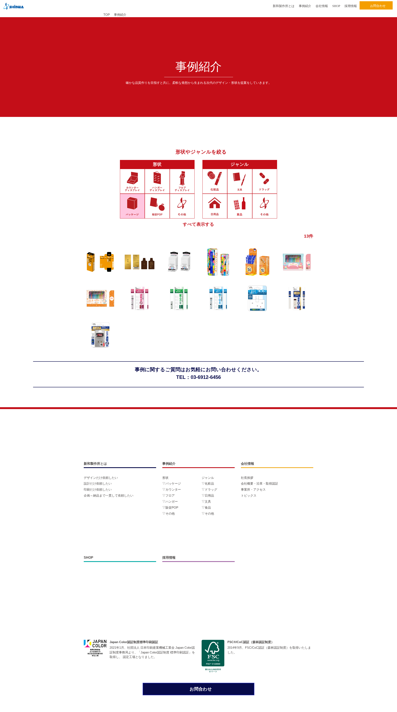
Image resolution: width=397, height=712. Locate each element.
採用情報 (350, 6)
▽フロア (168, 495)
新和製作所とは (283, 6)
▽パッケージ (171, 483)
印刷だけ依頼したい (98, 489)
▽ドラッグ (209, 489)
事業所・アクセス (253, 489)
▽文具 (206, 501)
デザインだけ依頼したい (101, 477)
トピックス (248, 495)
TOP (106, 14)
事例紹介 (305, 6)
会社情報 (322, 6)
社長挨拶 (247, 477)
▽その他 (168, 513)
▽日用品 (208, 495)
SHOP (336, 6)
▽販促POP (170, 507)
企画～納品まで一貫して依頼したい (108, 495)
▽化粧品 (208, 483)
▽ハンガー (170, 501)
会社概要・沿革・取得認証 (259, 483)
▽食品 (206, 507)
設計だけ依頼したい (98, 483)
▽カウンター (171, 489)
